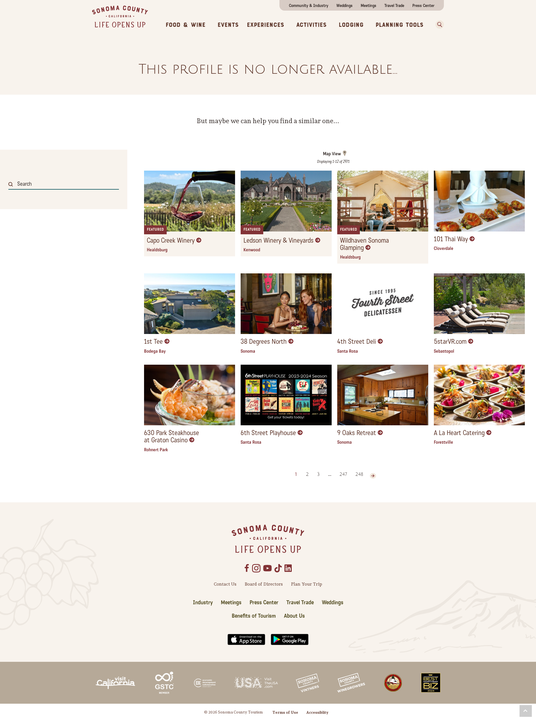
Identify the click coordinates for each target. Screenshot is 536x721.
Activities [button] (311, 25)
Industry (203, 602)
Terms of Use (285, 712)
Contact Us (225, 584)
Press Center (423, 5)
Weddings (344, 5)
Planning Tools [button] (399, 25)
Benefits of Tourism (254, 616)
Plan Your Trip (306, 584)
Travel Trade (394, 5)
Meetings (368, 5)
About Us (294, 616)
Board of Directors (264, 584)
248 (359, 474)
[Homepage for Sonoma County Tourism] (120, 16)
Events (228, 25)
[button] (438, 24)
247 (343, 474)
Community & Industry (308, 5)
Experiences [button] (265, 25)
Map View (332, 153)
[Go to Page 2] (373, 476)
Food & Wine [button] (185, 25)
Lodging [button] (351, 25)
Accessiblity (317, 712)
